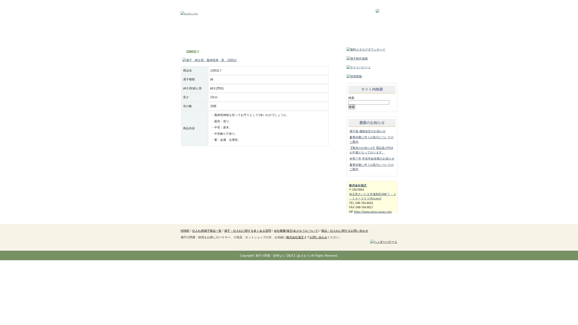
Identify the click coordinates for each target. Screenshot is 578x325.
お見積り (289, 36)
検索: (351, 98)
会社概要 (332, 36)
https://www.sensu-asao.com (373, 212)
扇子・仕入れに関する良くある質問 (247, 230)
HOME (202, 36)
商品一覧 (245, 36)
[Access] (375, 198)
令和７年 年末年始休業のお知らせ (372, 158)
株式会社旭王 (358, 185)
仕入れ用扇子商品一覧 (206, 230)
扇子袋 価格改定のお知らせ (368, 131)
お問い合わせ (375, 36)
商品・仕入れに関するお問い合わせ (344, 230)
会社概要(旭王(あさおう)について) (296, 230)
